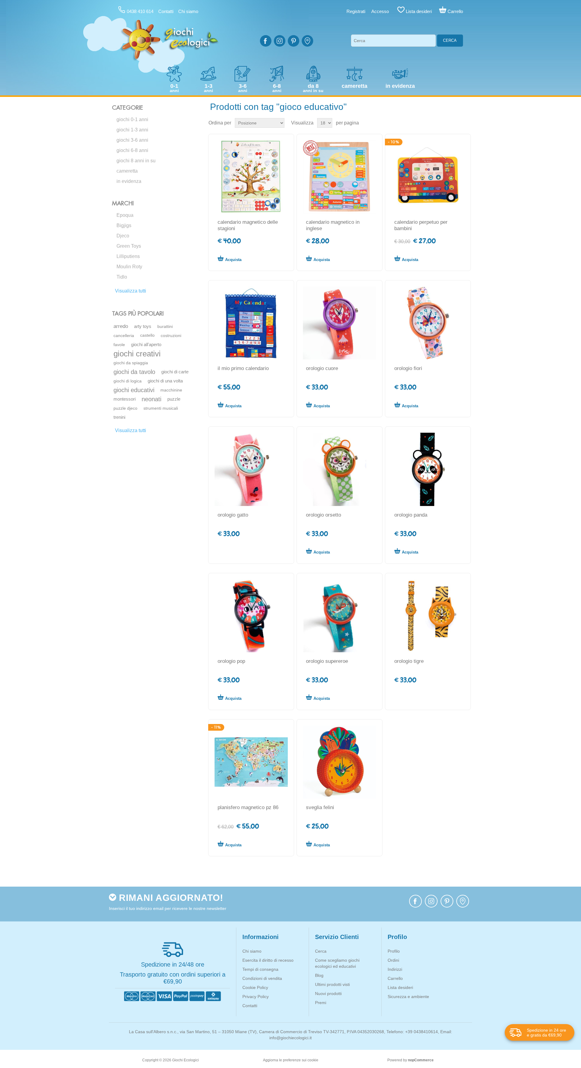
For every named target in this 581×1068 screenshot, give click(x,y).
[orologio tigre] (427, 615)
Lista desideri (400, 987)
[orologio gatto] (251, 469)
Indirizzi (395, 969)
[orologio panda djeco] (427, 469)
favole (119, 344)
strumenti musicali (160, 408)
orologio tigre (409, 661)
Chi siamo (188, 11)
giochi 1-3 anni (132, 129)
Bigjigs (124, 225)
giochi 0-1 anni (132, 119)
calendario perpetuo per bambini (421, 225)
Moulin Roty (129, 266)
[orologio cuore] (339, 322)
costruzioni (171, 335)
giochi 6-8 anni (132, 150)
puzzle (173, 399)
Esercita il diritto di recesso (268, 960)
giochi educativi (133, 390)
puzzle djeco (125, 408)
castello (147, 335)
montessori (124, 399)
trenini (119, 417)
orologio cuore (322, 368)
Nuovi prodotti (328, 993)
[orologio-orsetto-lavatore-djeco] (339, 469)
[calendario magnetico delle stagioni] (251, 176)
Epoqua (125, 215)
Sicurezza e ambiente (408, 996)
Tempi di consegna (260, 969)
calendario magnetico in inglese (332, 225)
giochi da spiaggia (130, 362)
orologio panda (410, 515)
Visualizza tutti (130, 290)
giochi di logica (127, 381)
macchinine (171, 390)
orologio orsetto (323, 515)
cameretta (127, 171)
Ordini (393, 960)
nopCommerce (421, 1060)
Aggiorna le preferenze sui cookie (290, 1060)
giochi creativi (137, 353)
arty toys (142, 326)
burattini (165, 326)
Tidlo (122, 276)
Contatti (165, 11)
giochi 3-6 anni (132, 140)
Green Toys (129, 246)
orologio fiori (408, 368)
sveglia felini (320, 807)
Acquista (233, 259)
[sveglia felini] (339, 762)
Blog (319, 975)
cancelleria (123, 335)
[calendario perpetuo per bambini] (427, 176)
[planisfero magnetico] (251, 762)
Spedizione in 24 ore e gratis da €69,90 (546, 1032)
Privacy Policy (255, 996)
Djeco (123, 235)
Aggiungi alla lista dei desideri (277, 258)
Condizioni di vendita (262, 978)
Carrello (395, 978)
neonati (151, 399)
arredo (120, 326)
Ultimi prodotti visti (332, 984)
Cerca (450, 40)
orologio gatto (233, 515)
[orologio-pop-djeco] (251, 615)
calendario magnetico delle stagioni (248, 225)
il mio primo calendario (243, 368)
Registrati (355, 11)
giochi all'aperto (146, 344)
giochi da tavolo (134, 372)
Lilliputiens (128, 256)
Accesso (380, 11)
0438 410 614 (140, 11)
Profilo (394, 951)
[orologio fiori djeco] (427, 322)
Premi (320, 1002)
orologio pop (231, 661)
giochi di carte (175, 371)
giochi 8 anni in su (136, 160)
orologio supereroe (327, 661)
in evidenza (129, 181)
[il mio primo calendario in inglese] (339, 176)
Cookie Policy (255, 987)
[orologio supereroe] (339, 615)
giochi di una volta (165, 380)
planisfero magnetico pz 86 (248, 807)
